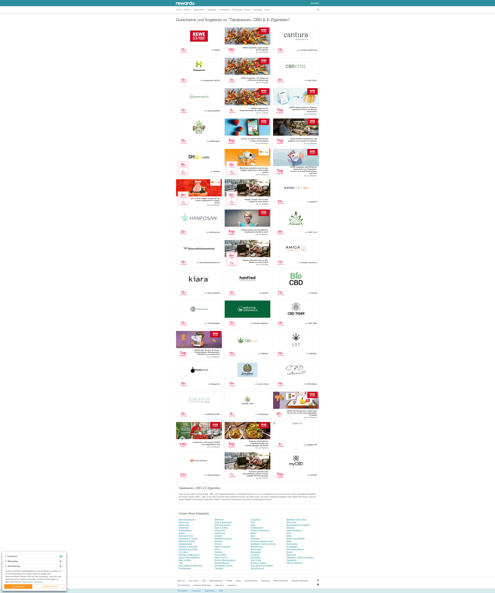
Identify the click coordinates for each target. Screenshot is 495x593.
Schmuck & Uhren (186, 535)
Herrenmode (184, 522)
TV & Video (183, 552)
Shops (238, 580)
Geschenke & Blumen (295, 549)
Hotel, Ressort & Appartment (190, 565)
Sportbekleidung (185, 530)
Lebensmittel (220, 530)
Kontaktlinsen (292, 546)
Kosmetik (218, 552)
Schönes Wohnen (222, 562)
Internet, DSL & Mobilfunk (189, 557)
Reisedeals (237, 9)
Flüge (181, 562)
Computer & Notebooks (188, 546)
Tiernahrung (256, 519)
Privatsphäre (183, 590)
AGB (221, 590)
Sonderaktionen (251, 580)
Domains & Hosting (258, 562)
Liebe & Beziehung (294, 530)
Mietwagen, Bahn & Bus (296, 519)
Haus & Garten (221, 554)
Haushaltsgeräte (185, 543)
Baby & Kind (291, 522)
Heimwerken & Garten (224, 565)
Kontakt (229, 580)
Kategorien (225, 9)
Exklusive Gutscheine (202, 585)
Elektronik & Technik (187, 541)
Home (179, 9)
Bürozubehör (256, 552)
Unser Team (193, 580)
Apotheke (218, 541)
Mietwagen (219, 519)
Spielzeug (291, 527)
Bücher (253, 533)
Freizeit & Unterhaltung (260, 530)
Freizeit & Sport (257, 527)
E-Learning (255, 554)
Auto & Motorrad (257, 568)
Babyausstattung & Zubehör (298, 525)
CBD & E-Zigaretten (295, 562)
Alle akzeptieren (18, 586)
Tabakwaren (292, 560)
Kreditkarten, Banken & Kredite (263, 543)
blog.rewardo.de (216, 580)
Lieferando (257, 9)
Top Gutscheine (183, 585)
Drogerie (218, 543)
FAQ (204, 580)
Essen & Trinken (221, 527)
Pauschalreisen (185, 568)
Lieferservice (220, 533)
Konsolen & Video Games (189, 554)
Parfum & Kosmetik (222, 546)
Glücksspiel (255, 538)
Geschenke (291, 554)
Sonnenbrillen (292, 543)
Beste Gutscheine (281, 580)
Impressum (196, 590)
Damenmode (184, 525)
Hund (253, 522)
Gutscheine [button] (198, 9)
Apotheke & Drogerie (223, 538)
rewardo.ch (219, 585)
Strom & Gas (256, 560)
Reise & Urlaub (185, 560)
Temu (266, 9)
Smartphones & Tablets (188, 549)
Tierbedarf (219, 568)
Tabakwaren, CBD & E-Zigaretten (300, 557)
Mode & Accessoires (187, 519)
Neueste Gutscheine (300, 580)
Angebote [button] (211, 9)
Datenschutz (210, 590)
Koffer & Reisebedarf (223, 522)
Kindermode (184, 527)
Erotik (289, 533)
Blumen (290, 552)
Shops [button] (187, 9)
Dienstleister (256, 557)
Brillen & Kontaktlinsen (296, 538)
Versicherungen (257, 546)
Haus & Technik (221, 557)
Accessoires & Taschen (188, 538)
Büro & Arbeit (256, 549)
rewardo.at (232, 585)
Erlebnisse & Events (223, 525)
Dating (289, 535)
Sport (253, 535)
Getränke (218, 535)
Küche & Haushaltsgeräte (225, 560)
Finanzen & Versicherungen (262, 541)
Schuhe (182, 533)
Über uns (181, 580)
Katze (253, 525)
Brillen (289, 541)
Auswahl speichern (50, 586)
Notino (247, 9)
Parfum (218, 549)
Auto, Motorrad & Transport (262, 565)
